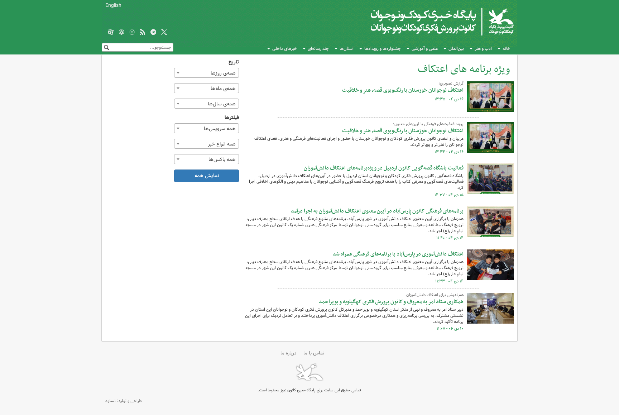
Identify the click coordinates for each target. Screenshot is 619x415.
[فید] (142, 32)
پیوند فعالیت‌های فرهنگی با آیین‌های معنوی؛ (428, 124)
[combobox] (206, 73)
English (113, 5)
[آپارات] (110, 32)
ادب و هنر (483, 48)
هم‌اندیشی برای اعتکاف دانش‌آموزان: (434, 295)
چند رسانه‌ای (318, 48)
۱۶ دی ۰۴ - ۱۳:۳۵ (449, 99)
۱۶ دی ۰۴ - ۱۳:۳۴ (449, 152)
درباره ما (288, 353)
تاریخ (234, 62)
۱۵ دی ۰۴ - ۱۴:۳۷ (449, 195)
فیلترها (232, 117)
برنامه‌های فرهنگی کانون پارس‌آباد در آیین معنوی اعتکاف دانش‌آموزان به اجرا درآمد (377, 211)
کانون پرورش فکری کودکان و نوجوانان (430, 21)
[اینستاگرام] (132, 32)
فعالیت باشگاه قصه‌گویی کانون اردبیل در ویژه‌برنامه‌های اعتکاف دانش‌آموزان (384, 168)
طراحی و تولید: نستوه (123, 400)
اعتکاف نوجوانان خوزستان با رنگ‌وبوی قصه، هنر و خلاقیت (403, 90)
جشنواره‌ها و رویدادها (382, 48)
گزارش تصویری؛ (451, 83)
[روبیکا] (121, 32)
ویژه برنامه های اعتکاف (464, 69)
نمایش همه (207, 176)
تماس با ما (314, 353)
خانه (506, 48)
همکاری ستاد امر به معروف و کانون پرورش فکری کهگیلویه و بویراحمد (391, 301)
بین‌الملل (456, 48)
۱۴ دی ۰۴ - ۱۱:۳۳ (449, 281)
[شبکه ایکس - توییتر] (164, 32)
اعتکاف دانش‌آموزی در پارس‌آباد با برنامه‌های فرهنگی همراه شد (398, 254)
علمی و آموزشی (425, 48)
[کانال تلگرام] (153, 32)
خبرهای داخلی (284, 48)
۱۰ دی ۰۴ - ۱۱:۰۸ (450, 328)
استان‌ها (347, 48)
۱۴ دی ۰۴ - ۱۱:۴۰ (450, 238)
